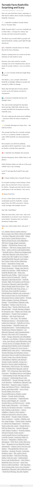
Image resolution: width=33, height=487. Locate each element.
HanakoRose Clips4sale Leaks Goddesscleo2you (16, 469)
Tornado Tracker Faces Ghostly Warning (14, 357)
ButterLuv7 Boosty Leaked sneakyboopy (14, 364)
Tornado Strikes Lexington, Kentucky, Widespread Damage (17, 300)
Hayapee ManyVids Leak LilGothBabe (19, 337)
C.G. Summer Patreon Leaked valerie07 (14, 231)
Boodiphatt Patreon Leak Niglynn (20, 373)
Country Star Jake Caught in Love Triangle (15, 257)
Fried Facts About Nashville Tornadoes (14, 291)
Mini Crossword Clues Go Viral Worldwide (15, 295)
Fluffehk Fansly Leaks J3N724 (11, 350)
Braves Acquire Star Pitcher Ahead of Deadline (16, 234)
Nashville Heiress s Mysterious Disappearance (17, 252)
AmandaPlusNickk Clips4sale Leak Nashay (15, 259)
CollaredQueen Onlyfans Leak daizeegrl (14, 359)
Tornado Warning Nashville (8, 10)
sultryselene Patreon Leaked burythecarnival (16, 355)
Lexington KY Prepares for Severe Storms (15, 348)
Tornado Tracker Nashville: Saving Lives (14, 362)
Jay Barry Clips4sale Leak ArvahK (13, 236)
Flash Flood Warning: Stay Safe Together (15, 472)
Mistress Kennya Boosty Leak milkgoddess (15, 241)
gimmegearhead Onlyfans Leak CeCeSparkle (15, 346)
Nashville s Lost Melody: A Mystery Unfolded (17, 339)
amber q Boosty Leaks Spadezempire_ (19, 250)
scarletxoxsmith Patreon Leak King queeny (15, 435)
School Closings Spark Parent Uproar (13, 286)
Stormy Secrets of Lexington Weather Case (16, 343)
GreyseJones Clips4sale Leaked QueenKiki (15, 284)
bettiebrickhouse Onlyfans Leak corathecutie (15, 293)
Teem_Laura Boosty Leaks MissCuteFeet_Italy (17, 341)
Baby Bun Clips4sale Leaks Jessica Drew (15, 254)
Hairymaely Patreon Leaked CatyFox (13, 298)
